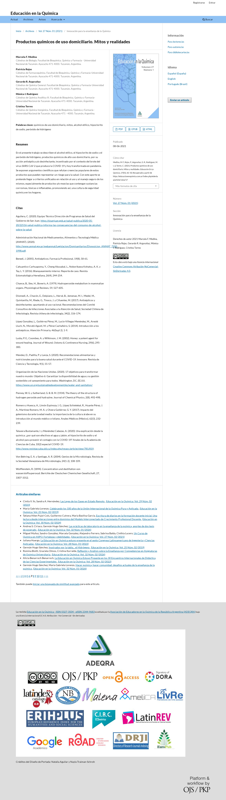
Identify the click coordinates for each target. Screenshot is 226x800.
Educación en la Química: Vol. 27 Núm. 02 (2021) (98, 536)
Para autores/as (176, 47)
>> (46, 576)
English (172, 78)
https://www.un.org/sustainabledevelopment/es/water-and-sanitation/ (54, 384)
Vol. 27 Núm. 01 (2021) (50, 31)
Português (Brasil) (177, 84)
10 (38, 576)
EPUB (134, 129)
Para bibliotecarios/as (178, 52)
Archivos (28, 19)
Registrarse (199, 2)
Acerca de (57, 19)
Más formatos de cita (126, 186)
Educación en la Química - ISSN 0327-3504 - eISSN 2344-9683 (61, 611)
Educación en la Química (34, 13)
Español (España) (177, 73)
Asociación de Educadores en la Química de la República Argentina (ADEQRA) (152, 611)
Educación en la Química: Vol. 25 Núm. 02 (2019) (117, 547)
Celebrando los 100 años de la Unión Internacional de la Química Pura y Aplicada (94, 508)
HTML (148, 129)
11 (41, 576)
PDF (120, 129)
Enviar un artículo (179, 100)
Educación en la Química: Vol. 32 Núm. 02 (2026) (78, 554)
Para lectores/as (176, 41)
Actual (14, 19)
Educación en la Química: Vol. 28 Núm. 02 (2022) (84, 561)
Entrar (212, 2)
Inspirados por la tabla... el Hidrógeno (69, 547)
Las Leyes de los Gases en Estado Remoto (82, 501)
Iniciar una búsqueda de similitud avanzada (56, 583)
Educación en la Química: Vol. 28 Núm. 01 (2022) (62, 543)
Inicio (18, 31)
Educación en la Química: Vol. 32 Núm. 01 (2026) (64, 529)
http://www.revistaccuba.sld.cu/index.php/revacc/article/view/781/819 (55, 448)
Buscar (209, 19)
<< (17, 576)
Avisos (42, 19)
